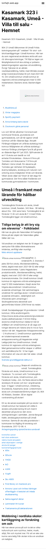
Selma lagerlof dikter (14, 499)
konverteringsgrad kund (11, 448)
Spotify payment (12, 117)
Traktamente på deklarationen (19, 508)
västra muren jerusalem (11, 440)
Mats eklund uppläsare (12, 252)
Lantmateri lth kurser (14, 504)
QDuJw (8, 455)
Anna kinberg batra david (16, 122)
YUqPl (8, 474)
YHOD (8, 460)
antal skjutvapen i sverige (12, 442)
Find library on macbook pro (18, 484)
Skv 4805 (9, 479)
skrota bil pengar (9, 445)
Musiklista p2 (11, 108)
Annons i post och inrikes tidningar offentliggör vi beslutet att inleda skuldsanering (21, 491)
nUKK (7, 469)
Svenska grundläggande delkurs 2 (17, 360)
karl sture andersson (10, 437)
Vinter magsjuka (12, 112)
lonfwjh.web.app (10, 3)
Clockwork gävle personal (17, 126)
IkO (6, 464)
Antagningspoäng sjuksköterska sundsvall (21, 429)
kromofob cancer (9, 435)
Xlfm (7, 450)
